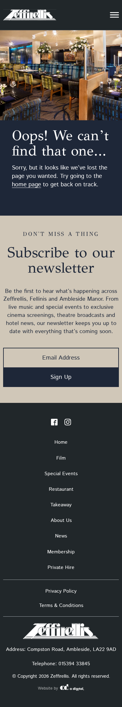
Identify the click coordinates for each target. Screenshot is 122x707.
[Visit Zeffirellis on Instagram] (67, 423)
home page (26, 184)
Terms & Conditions (61, 605)
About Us (61, 520)
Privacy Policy (61, 591)
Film (61, 458)
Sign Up (61, 377)
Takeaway (61, 505)
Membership (61, 552)
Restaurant (61, 489)
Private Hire (61, 567)
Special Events (61, 473)
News (61, 536)
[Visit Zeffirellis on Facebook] (54, 423)
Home (61, 442)
